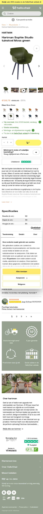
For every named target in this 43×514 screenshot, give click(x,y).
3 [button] (21, 316)
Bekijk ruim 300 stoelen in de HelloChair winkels (20, 2)
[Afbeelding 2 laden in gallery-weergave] (15, 90)
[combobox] (21, 13)
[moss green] (11, 116)
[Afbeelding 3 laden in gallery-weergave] (33, 90)
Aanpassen (20, 278)
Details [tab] (21, 234)
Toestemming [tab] (8, 234)
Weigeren (21, 284)
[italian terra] (36, 110)
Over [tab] (35, 234)
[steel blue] (30, 116)
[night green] (17, 116)
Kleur (8, 105)
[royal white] (23, 116)
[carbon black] (11, 110)
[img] (14, 299)
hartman (7, 33)
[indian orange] (30, 110)
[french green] (23, 110)
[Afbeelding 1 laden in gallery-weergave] (6, 90)
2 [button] (16, 316)
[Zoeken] (4, 13)
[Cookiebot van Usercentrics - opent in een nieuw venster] (30, 228)
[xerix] (36, 116)
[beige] (4, 110)
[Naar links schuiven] (4, 66)
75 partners (11, 259)
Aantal (4, 137)
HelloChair (16, 510)
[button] (2, 7)
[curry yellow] (17, 110)
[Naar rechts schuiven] (39, 66)
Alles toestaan (21, 271)
